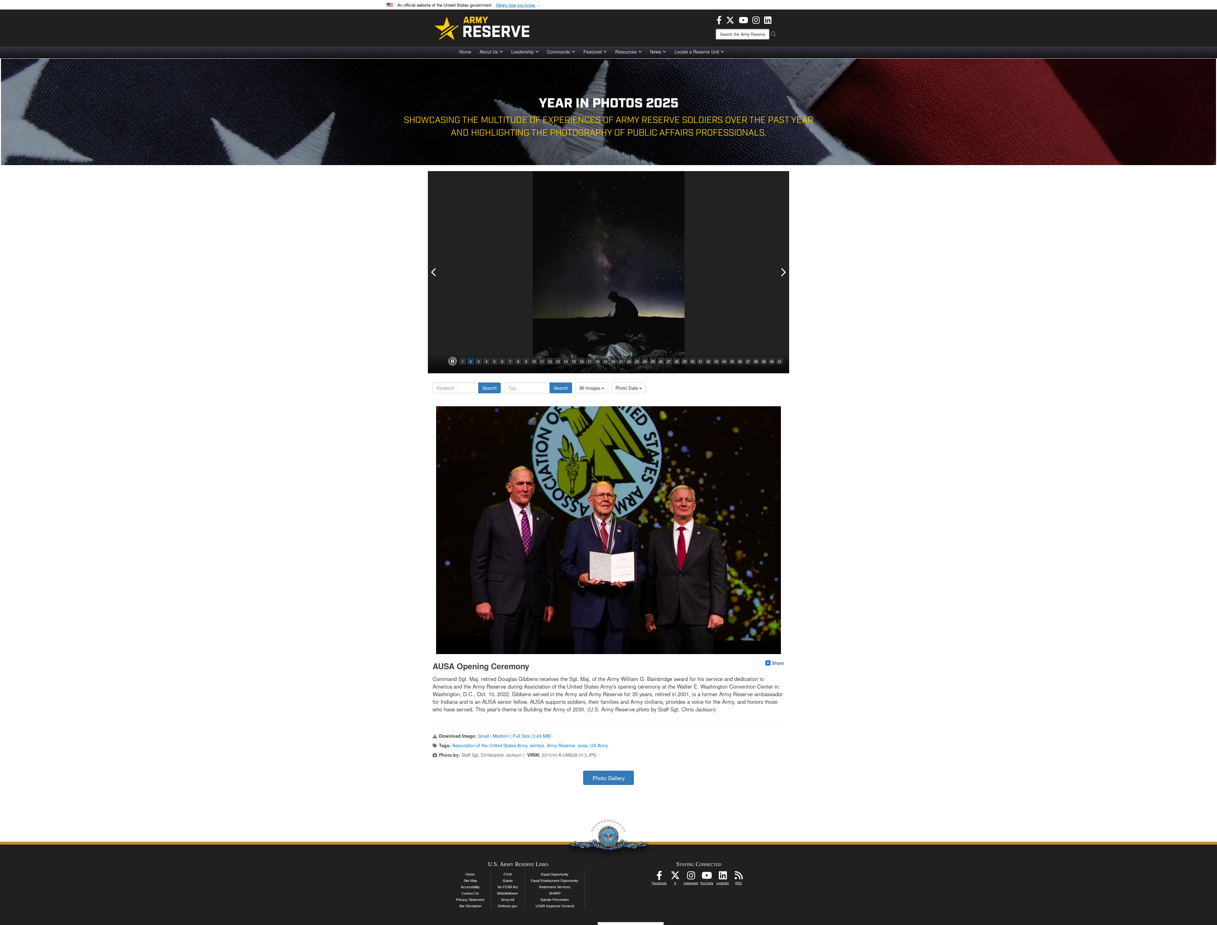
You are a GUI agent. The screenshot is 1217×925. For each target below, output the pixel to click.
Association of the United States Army (489, 745)
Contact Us (470, 893)
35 (732, 361)
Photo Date (627, 388)
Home (465, 51)
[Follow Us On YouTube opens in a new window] (707, 877)
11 (542, 361)
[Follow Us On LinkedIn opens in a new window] (723, 877)
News (655, 51)
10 (534, 361)
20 (613, 361)
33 (716, 361)
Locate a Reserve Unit (696, 51)
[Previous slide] (434, 272)
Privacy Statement (470, 900)
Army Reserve (561, 745)
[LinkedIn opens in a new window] (767, 19)
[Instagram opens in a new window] (756, 19)
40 (772, 361)
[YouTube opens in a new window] (743, 19)
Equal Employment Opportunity (554, 881)
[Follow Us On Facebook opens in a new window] (659, 877)
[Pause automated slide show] (452, 361)
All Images (590, 388)
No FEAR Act (508, 887)
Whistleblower (507, 893)
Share (778, 662)
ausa (583, 745)
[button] (519, 5)
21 (621, 361)
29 (684, 361)
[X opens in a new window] (730, 19)
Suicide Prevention (554, 900)
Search (489, 388)
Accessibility (470, 887)
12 (550, 361)
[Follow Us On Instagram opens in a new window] (691, 877)
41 (780, 361)
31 (700, 361)
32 (708, 361)
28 (677, 361)
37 (748, 361)
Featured (592, 51)
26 (661, 361)
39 (764, 361)
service (537, 745)
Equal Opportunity (555, 874)
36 (740, 361)
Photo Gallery (609, 778)
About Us (489, 51)
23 (637, 361)
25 (653, 361)
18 (597, 361)
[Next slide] (782, 272)
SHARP (555, 893)
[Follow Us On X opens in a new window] (675, 877)
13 (558, 361)
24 (645, 361)
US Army (599, 745)
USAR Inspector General (555, 906)
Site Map (470, 881)
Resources (626, 51)
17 (589, 361)
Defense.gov (508, 906)
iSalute (508, 881)
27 (669, 361)
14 (566, 361)
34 (724, 361)
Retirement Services (554, 887)
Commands (558, 51)
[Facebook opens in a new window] (719, 19)
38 (756, 361)
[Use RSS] (738, 877)
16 (581, 361)
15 (574, 361)
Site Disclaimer (470, 906)
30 (692, 361)
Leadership (522, 51)
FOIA (508, 874)
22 (629, 361)
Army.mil (507, 900)
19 (605, 361)
